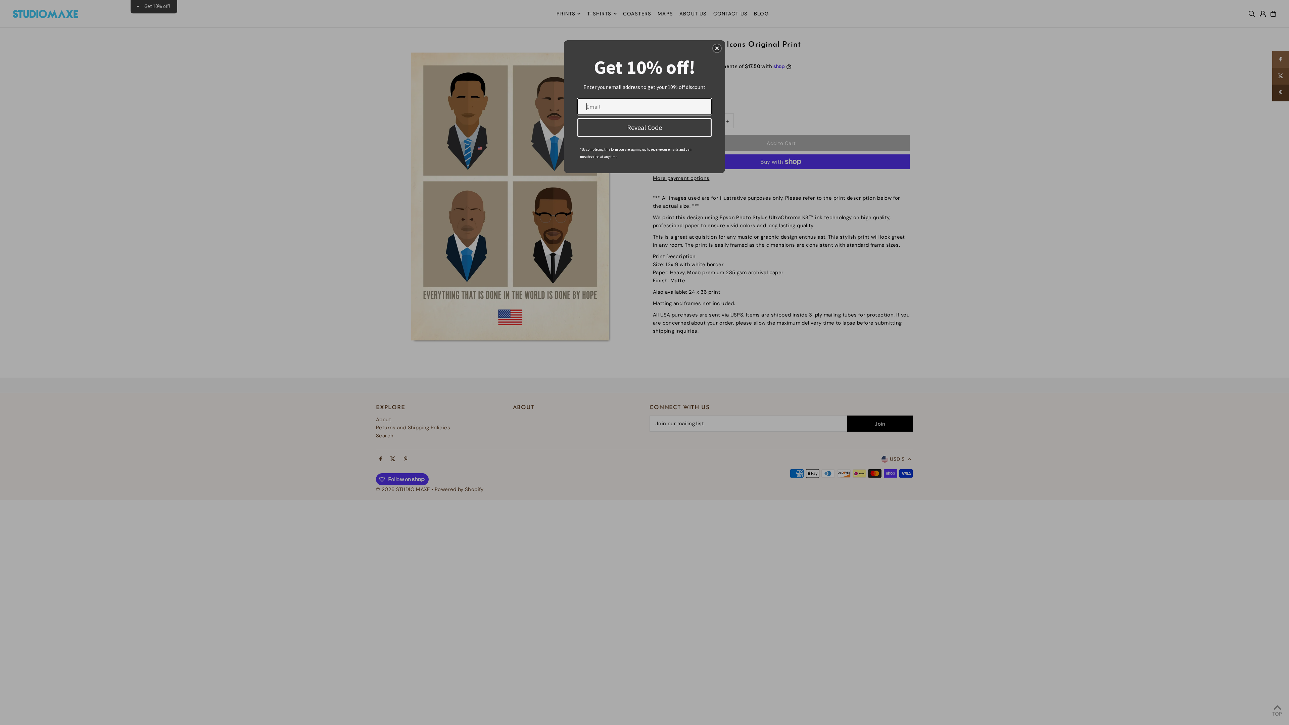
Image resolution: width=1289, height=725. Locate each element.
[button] (717, 48)
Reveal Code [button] (644, 127)
